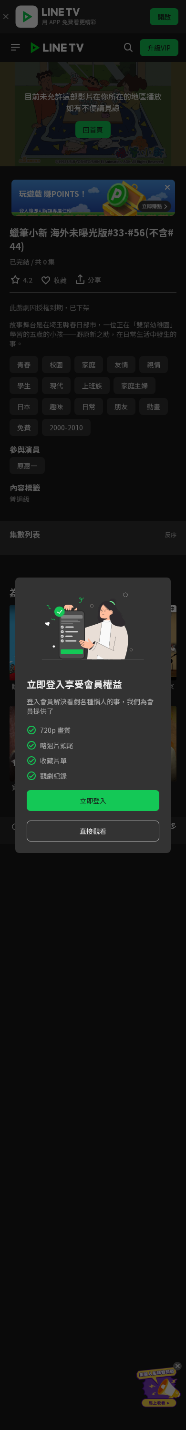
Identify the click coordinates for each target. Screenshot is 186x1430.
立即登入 (93, 800)
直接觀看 (93, 831)
